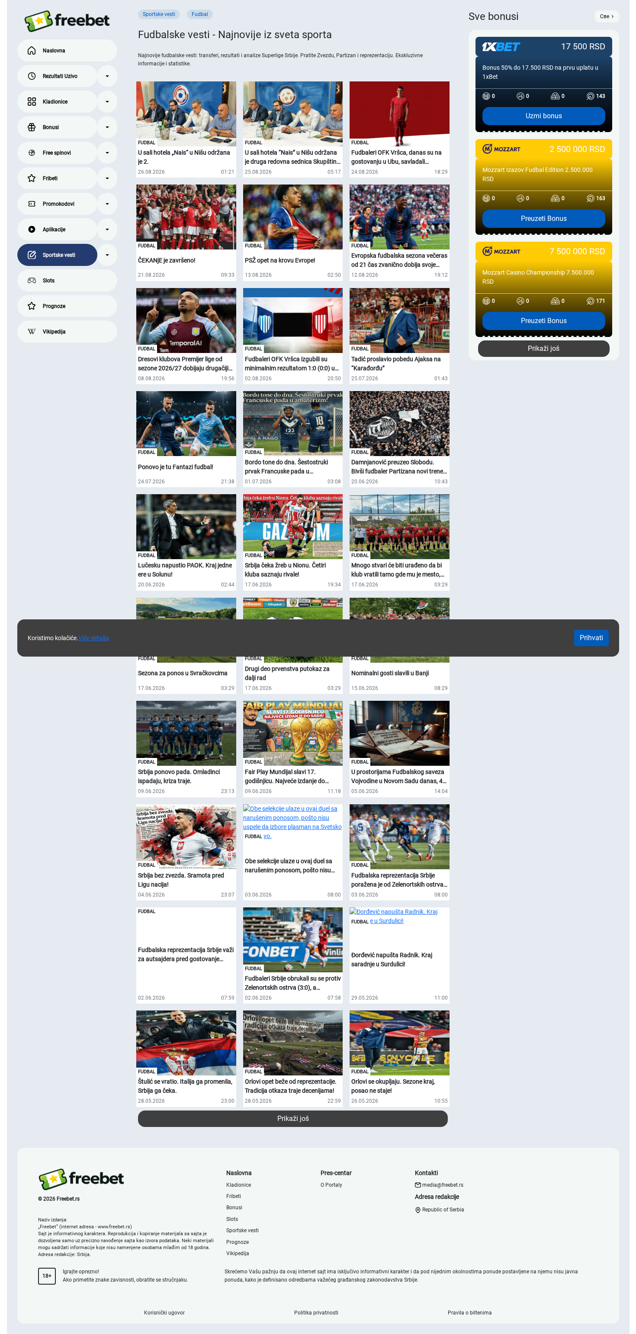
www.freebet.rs (114, 1227)
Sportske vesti (59, 255)
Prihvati (591, 638)
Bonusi (51, 127)
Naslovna (54, 51)
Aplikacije (54, 230)
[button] (107, 76)
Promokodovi (58, 204)
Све (604, 16)
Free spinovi (57, 153)
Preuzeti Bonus (544, 218)
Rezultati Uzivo (60, 76)
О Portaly (331, 1185)
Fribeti (50, 178)
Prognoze (54, 306)
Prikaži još (293, 1118)
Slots (49, 281)
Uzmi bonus (544, 116)
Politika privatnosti (316, 1313)
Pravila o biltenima (470, 1313)
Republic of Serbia (442, 1210)
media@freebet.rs (442, 1185)
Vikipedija (54, 332)
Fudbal (146, 143)
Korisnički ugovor (164, 1313)
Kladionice (55, 102)
